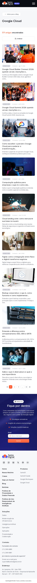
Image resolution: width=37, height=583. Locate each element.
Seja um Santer (8, 480)
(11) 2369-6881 (7, 553)
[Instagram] (4, 462)
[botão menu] (33, 3)
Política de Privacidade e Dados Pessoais (8, 493)
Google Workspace (26, 479)
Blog (4, 484)
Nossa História (7, 473)
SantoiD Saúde (25, 476)
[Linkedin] (13, 462)
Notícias (5, 487)
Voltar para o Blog (12, 14)
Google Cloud (24, 483)
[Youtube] (27, 462)
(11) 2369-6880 (7, 549)
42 (26, 387)
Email (9, 432)
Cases (4, 476)
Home (4, 469)
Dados (4, 515)
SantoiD (23, 473)
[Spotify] (23, 462)
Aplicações (5, 531)
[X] (18, 462)
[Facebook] (8, 462)
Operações (5, 527)
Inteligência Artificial (9, 524)
